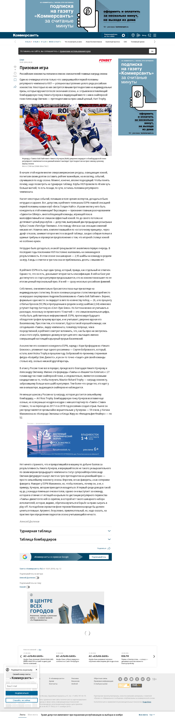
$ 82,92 (28, 42)
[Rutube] (143, 679)
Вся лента (143, 714)
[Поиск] (150, 35)
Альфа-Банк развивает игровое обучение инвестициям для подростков (104, 660)
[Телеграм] (120, 679)
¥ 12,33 (43, 42)
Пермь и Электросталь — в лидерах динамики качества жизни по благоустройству (134, 661)
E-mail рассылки (100, 684)
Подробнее (147, 702)
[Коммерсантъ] (26, 35)
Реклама (75, 678)
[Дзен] (131, 679)
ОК (152, 51)
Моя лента (33, 714)
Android (74, 684)
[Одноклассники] (137, 679)
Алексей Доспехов (27, 577)
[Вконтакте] (126, 679)
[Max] (148, 679)
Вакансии (75, 681)
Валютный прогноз (113, 42)
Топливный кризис (138, 42)
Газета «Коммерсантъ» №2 (31, 568)
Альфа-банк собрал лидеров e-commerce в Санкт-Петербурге (68, 660)
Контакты (53, 684)
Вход (144, 35)
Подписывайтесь (99, 557)
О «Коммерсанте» (56, 678)
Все (40, 650)
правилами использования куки (75, 51)
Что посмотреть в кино (73, 42)
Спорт (22, 59)
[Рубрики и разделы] (155, 35)
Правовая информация (103, 681)
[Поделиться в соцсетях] (15, 86)
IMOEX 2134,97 (54, 42)
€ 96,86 (35, 42)
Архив (51, 681)
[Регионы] (133, 35)
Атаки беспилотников (94, 42)
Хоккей (22, 586)
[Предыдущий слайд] (20, 656)
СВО (125, 42)
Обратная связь (100, 678)
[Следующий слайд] (154, 656)
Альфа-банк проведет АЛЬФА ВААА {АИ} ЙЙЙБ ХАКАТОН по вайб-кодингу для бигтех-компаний (38, 661)
